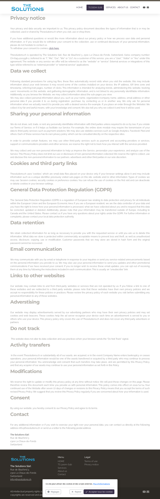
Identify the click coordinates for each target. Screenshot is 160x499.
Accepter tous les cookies (101, 491)
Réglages (55, 491)
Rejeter (78, 491)
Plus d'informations (101, 484)
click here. (54, 48)
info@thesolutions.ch (20, 479)
